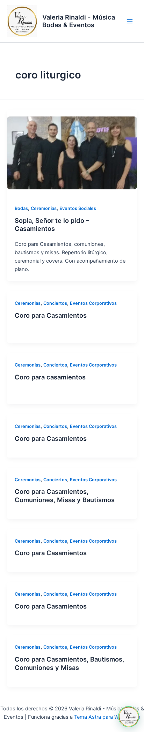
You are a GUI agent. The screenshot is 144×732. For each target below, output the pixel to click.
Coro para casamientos (50, 377)
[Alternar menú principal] (129, 21)
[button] (128, 716)
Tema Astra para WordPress (107, 717)
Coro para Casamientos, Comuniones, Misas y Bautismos (65, 496)
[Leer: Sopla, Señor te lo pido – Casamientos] (72, 152)
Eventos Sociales (77, 208)
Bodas (21, 208)
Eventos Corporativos (93, 303)
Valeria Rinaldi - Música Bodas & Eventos (78, 21)
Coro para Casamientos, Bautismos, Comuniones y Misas (69, 663)
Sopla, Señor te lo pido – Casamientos (52, 225)
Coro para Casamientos (51, 315)
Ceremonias (44, 208)
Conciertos (55, 303)
